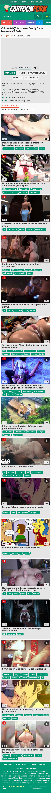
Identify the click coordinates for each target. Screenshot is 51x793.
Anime (27, 36)
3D (13, 36)
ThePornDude (36, 2)
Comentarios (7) (31, 78)
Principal (6, 23)
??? (29, 92)
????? (41, 92)
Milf (28, 472)
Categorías (19, 23)
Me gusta (13, 68)
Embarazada (28, 755)
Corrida (34, 354)
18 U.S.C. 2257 (31, 768)
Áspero (32, 310)
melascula (6, 92)
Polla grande (34, 192)
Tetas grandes (8, 148)
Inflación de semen (10, 759)
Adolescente (27, 391)
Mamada (18, 310)
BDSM (30, 273)
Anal (14, 189)
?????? (35, 92)
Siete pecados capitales (20, 100)
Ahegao (19, 270)
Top (39, 23)
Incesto (15, 553)
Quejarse (21, 73)
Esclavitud (28, 270)
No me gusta (16, 68)
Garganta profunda (40, 715)
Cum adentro (23, 189)
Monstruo (19, 148)
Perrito (21, 229)
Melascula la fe (19, 97)
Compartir (17, 78)
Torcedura (33, 90)
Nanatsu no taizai (19, 92)
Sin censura (7, 391)
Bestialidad (23, 192)
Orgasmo (37, 270)
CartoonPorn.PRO (17, 786)
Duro (26, 310)
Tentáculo (29, 148)
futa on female (21, 90)
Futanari (19, 36)
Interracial (7, 475)
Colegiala (41, 432)
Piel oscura (31, 432)
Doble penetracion (10, 192)
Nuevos (31, 23)
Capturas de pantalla (37, 73)
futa (4, 94)
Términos (18, 768)
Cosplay (6, 678)
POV (29, 593)
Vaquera (6, 354)
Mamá (27, 553)
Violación (18, 715)
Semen (26, 354)
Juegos (10, 310)
